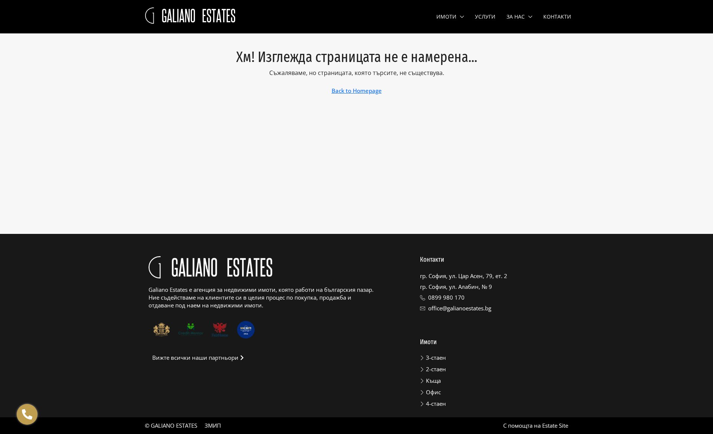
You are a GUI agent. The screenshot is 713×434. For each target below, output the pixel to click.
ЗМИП (213, 425)
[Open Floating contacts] (27, 414)
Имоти (446, 16)
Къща (433, 380)
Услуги (485, 16)
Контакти (557, 16)
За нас (516, 16)
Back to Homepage (357, 90)
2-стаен (436, 369)
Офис (433, 392)
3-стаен (436, 357)
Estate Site (555, 425)
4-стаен (436, 403)
